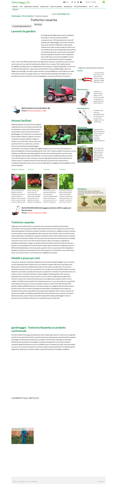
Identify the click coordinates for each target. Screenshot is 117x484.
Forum (66, 2)
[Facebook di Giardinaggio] (72, 2)
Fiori (21, 6)
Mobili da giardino (56, 6)
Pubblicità (100, 481)
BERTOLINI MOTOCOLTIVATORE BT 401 (36, 108)
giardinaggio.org (63, 14)
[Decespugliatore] (22, 436)
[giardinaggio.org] (21, 2)
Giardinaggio (68, 6)
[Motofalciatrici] (85, 117)
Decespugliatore (17, 429)
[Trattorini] (35, 181)
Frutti (91, 6)
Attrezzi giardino (28, 16)
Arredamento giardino (31, 6)
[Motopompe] (85, 136)
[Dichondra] (67, 181)
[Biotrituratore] (85, 98)
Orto (96, 6)
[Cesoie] (85, 79)
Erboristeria (44, 6)
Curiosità (15, 9)
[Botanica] (91, 199)
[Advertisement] (31, 14)
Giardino (15, 6)
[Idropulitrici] (85, 155)
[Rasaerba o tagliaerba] (19, 181)
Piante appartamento (80, 6)
